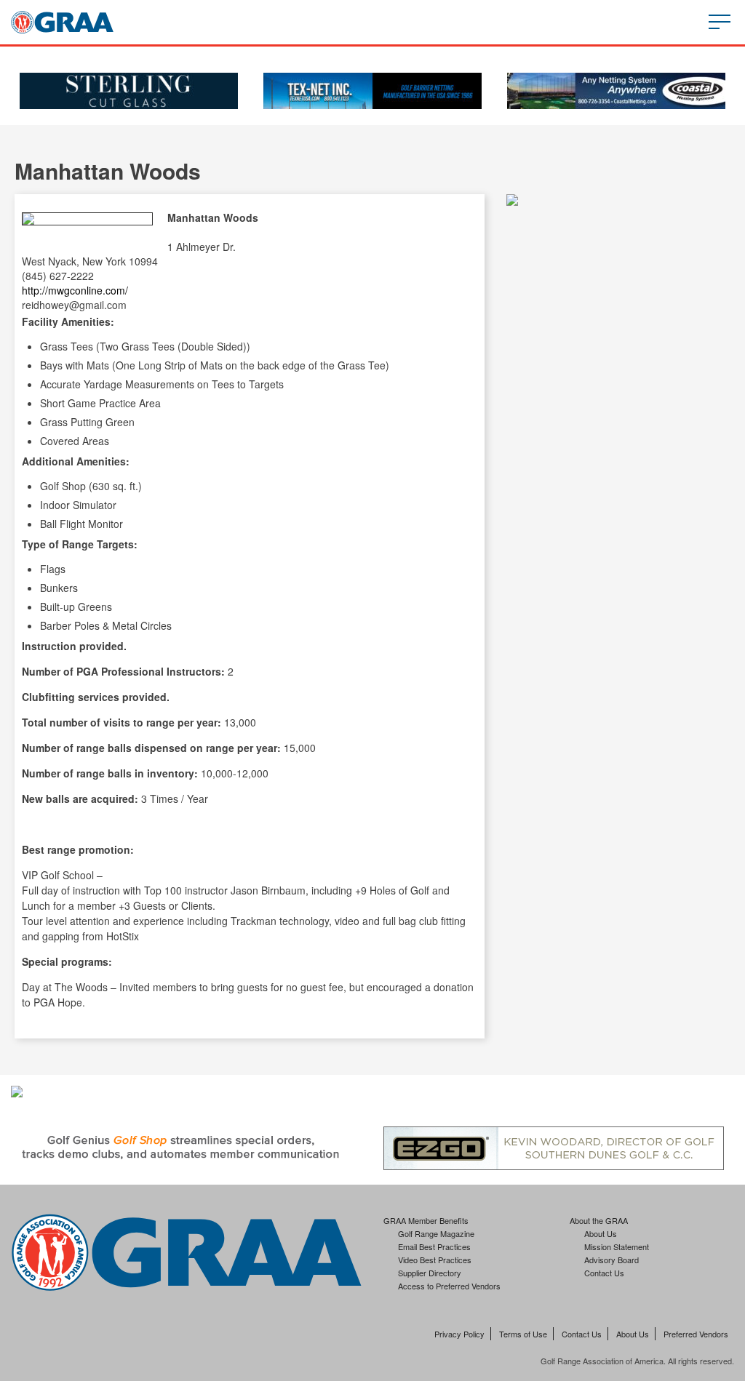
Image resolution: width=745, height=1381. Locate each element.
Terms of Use (523, 1334)
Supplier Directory (429, 1272)
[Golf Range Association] (62, 22)
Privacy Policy (459, 1334)
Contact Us (604, 1272)
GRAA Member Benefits (426, 1220)
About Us (600, 1233)
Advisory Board (611, 1259)
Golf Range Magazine (436, 1233)
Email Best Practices (434, 1246)
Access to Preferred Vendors (449, 1286)
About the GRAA (599, 1220)
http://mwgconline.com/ (75, 290)
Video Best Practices (434, 1259)
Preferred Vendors (696, 1334)
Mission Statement (616, 1246)
